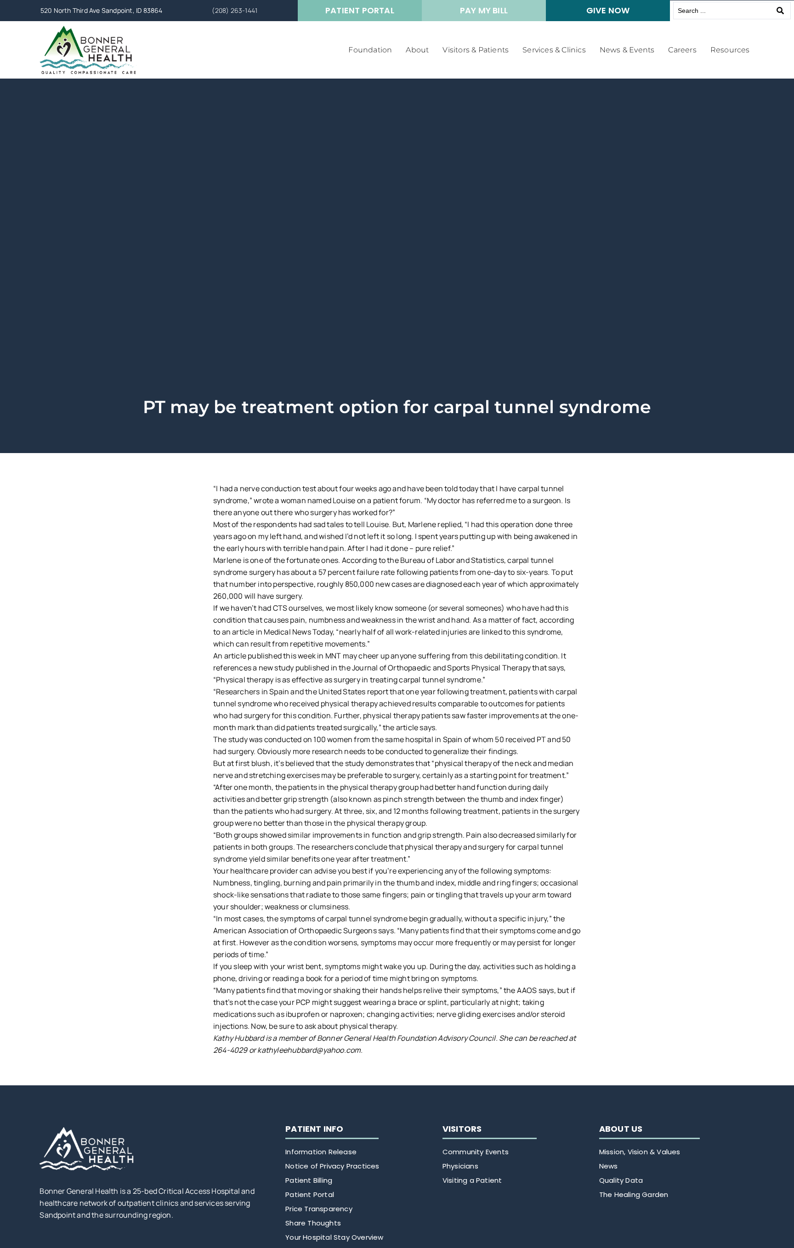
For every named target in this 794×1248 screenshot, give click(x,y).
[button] (370, 50)
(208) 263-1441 (234, 10)
